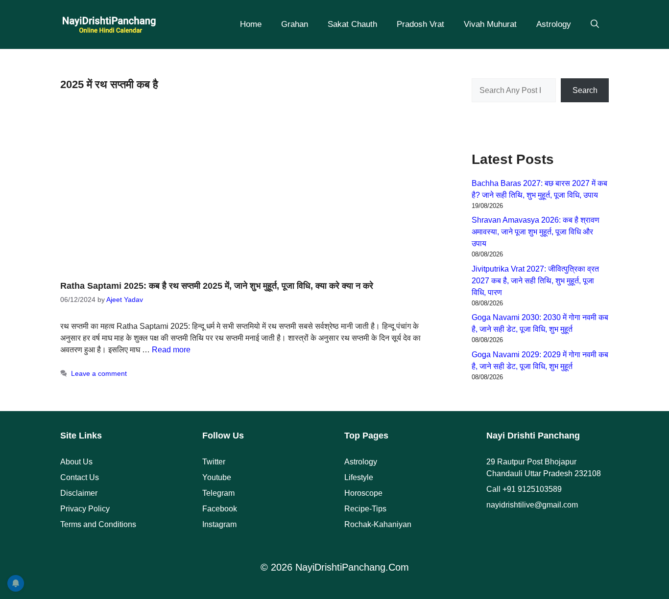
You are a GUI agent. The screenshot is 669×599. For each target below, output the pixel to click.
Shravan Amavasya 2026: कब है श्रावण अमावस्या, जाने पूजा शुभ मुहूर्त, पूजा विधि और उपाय (535, 232)
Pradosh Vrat (420, 24)
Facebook (219, 509)
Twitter (213, 462)
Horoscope (363, 493)
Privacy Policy (85, 509)
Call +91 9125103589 (524, 489)
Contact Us (79, 477)
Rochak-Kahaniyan (377, 524)
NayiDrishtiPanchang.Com (352, 567)
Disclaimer (78, 493)
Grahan (294, 24)
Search (585, 90)
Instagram (219, 524)
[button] (595, 24)
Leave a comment (99, 373)
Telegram (218, 493)
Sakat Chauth (352, 24)
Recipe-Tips (365, 509)
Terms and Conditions (98, 524)
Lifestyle (358, 477)
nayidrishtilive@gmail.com (532, 505)
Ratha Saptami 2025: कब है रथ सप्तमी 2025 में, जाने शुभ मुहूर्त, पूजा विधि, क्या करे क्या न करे (216, 286)
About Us (76, 462)
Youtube (216, 477)
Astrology (553, 24)
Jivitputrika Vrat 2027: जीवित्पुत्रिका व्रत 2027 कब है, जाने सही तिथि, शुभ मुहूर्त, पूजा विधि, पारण (535, 281)
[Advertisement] (241, 188)
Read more (171, 350)
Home (251, 24)
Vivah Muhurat (490, 24)
